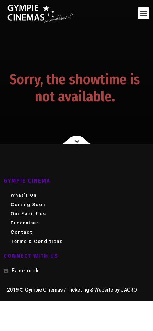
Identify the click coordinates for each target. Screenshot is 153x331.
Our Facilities (28, 213)
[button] (143, 13)
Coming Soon (28, 204)
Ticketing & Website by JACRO (102, 290)
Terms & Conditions (37, 241)
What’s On (24, 195)
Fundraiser (24, 223)
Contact (22, 232)
